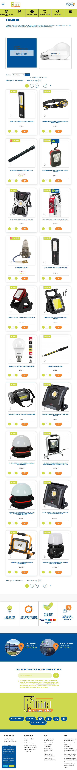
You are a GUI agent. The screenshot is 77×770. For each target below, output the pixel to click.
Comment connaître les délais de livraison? (70, 744)
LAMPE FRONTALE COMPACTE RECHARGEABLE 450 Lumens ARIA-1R (55, 122)
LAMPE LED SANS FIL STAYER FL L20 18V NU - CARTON (21, 317)
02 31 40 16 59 (31, 648)
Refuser (5, 765)
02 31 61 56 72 (65, 648)
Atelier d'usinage (29, 743)
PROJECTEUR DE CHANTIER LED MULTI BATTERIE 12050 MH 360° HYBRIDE (55, 563)
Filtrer (27, 74)
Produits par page (32, 80)
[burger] (3, 4)
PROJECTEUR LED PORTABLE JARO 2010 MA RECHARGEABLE (22, 563)
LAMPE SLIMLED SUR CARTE (55, 366)
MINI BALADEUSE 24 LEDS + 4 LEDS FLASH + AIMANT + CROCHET (55, 171)
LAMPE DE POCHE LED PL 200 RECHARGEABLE (21, 121)
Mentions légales (9, 739)
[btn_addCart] (24, 131)
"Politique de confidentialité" (7, 762)
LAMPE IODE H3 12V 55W (21, 267)
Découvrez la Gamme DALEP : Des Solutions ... (50, 744)
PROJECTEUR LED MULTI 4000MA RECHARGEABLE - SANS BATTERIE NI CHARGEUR (55, 513)
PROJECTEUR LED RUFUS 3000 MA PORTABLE (21, 220)
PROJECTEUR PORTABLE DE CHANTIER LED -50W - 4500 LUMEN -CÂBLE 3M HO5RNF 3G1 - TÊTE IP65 (55, 464)
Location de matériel (30, 747)
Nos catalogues (38, 722)
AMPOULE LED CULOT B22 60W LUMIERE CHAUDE (21, 366)
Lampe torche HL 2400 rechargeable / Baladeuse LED (22, 414)
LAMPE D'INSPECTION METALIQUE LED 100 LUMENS (55, 220)
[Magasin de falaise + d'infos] (14, 647)
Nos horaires (17, 719)
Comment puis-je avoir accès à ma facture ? (69, 765)
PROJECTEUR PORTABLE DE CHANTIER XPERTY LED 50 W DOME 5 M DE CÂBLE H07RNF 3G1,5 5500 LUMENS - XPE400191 (21, 513)
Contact (30, 719)
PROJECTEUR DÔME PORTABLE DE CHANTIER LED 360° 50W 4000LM (21, 464)
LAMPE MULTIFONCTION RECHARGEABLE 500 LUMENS (55, 318)
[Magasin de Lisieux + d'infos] (48, 647)
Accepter (12, 765)
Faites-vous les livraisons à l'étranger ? (70, 750)
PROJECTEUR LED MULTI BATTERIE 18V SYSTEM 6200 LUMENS (55, 415)
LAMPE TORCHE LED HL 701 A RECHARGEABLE (55, 267)
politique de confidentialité (45, 684)
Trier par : (8, 74)
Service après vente (30, 745)
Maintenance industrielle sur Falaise (48, 750)
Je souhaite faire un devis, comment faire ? (70, 759)
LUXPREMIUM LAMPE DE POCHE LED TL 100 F (21, 170)
